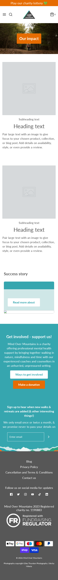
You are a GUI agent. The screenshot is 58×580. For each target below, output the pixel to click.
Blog (29, 461)
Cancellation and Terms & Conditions (29, 472)
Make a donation (29, 384)
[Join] (48, 436)
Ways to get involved (29, 374)
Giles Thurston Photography (36, 563)
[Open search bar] (12, 14)
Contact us (29, 478)
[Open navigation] (4, 14)
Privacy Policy (29, 467)
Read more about (24, 302)
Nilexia (29, 566)
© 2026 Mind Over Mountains (29, 558)
